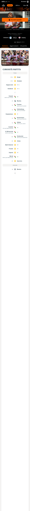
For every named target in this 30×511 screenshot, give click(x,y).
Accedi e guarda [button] (16, 19)
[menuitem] (10, 5)
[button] (25, 5)
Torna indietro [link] (6, 9)
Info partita (23, 46)
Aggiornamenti (14, 46)
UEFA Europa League (3, 5)
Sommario (5, 46)
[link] (10, 5)
